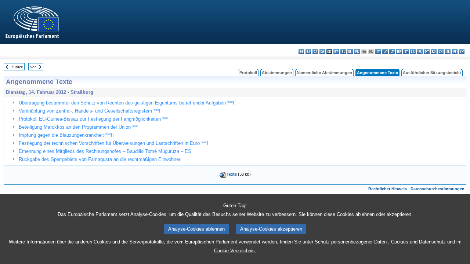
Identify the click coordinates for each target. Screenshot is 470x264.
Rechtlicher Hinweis (387, 189)
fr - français (357, 51)
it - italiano (378, 51)
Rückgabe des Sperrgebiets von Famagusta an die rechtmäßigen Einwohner (99, 159)
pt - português (427, 51)
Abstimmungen (277, 72)
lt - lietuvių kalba (392, 51)
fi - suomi (455, 51)
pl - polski (420, 51)
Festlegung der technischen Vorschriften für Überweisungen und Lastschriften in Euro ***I (113, 143)
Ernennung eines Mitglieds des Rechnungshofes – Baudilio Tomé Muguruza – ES (105, 151)
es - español (308, 51)
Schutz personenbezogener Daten (351, 242)
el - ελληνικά (343, 51)
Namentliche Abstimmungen (324, 72)
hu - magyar (399, 51)
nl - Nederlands (413, 51)
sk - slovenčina (441, 51)
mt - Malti (406, 51)
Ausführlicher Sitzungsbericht (432, 72)
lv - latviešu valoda (385, 51)
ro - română (434, 51)
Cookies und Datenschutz (418, 242)
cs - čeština (315, 51)
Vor (33, 67)
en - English (350, 51)
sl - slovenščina (448, 51)
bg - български (301, 51)
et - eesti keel (336, 51)
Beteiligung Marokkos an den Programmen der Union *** (78, 127)
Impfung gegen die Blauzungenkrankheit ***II (66, 135)
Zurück (17, 67)
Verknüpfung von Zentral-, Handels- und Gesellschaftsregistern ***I (89, 111)
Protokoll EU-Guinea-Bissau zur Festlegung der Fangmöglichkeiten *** (93, 119)
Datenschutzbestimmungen (437, 189)
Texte (232, 174)
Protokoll (248, 72)
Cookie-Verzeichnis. (235, 250)
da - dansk (322, 51)
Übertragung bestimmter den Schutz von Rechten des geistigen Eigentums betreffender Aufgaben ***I (126, 103)
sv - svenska (461, 51)
